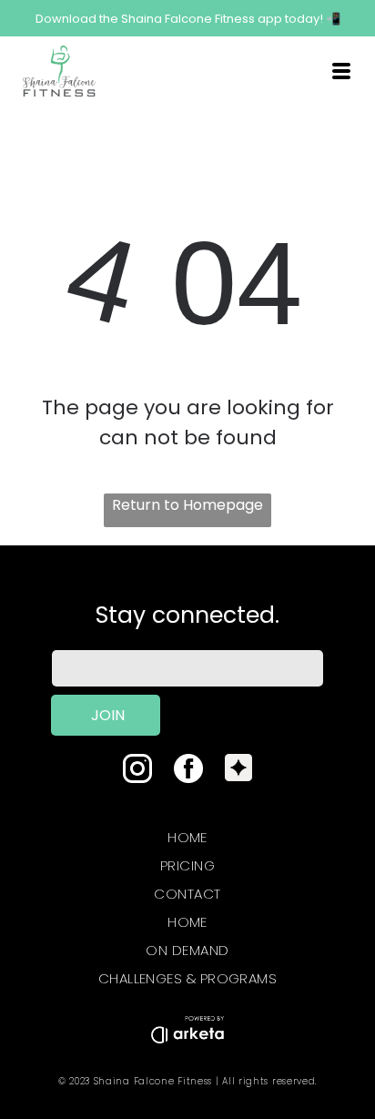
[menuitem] (187, 833)
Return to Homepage (187, 504)
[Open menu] (341, 71)
